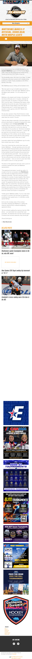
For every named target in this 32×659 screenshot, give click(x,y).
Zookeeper (14, 654)
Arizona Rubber (16, 12)
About (6, 628)
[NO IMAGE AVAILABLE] (10, 267)
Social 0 (14, 644)
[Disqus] (16, 330)
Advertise (7, 630)
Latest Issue (7, 632)
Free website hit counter (16, 658)
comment (6, 38)
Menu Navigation (16, 23)
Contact (6, 631)
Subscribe (7, 634)
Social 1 (18, 644)
